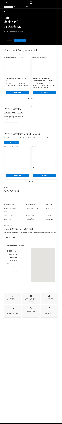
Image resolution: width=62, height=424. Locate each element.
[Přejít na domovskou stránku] (31, 2)
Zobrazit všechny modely (11, 124)
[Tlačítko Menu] (6, 2)
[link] (13, 257)
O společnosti (9, 40)
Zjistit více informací (10, 237)
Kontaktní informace (19, 40)
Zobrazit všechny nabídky (11, 142)
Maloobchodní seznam (12, 245)
